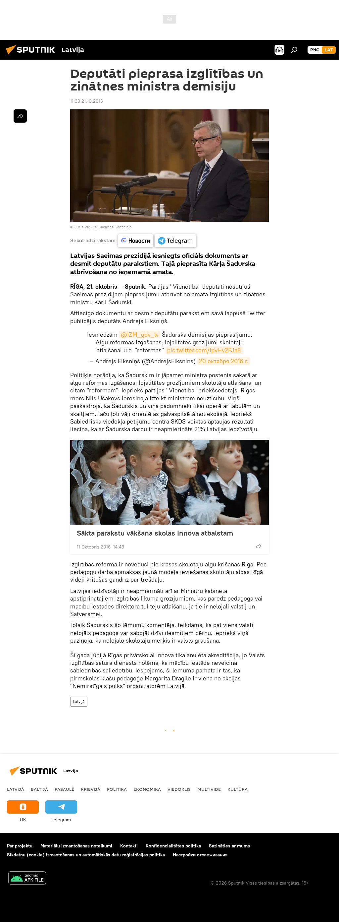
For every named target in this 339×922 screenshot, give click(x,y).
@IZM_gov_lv (140, 334)
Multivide (209, 789)
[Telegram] (175, 240)
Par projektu (19, 846)
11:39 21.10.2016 (86, 101)
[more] (258, 546)
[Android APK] (27, 878)
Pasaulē (64, 789)
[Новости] (135, 240)
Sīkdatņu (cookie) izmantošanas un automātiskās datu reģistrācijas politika (86, 855)
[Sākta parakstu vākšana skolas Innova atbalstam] (169, 482)
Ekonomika (147, 789)
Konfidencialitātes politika (173, 846)
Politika (117, 789)
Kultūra (237, 789)
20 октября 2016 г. (223, 361)
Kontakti (129, 846)
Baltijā (39, 789)
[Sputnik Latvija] (32, 55)
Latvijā (78, 701)
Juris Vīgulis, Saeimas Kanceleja (102, 226)
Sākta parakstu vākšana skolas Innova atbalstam (155, 533)
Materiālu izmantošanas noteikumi (76, 846)
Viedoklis (179, 789)
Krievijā (90, 789)
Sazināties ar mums (229, 846)
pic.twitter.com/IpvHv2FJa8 (204, 350)
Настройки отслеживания (200, 855)
